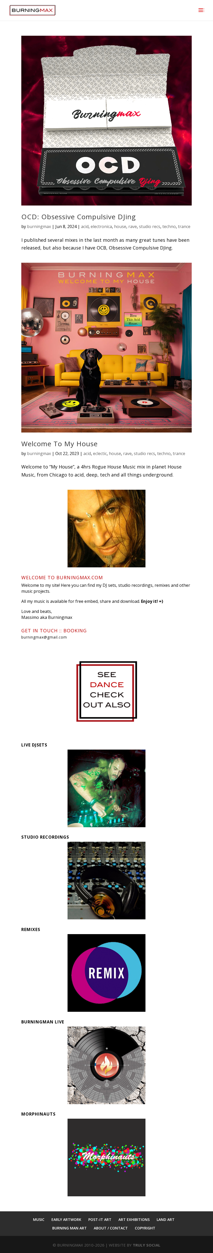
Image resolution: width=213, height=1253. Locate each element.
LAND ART (166, 1219)
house (120, 226)
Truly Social (146, 1245)
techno (169, 226)
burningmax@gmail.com (44, 637)
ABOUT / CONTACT (111, 1228)
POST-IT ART (99, 1219)
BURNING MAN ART (69, 1228)
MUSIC (38, 1219)
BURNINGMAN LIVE (42, 1022)
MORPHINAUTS (38, 1114)
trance (184, 226)
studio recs (149, 226)
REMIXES (30, 929)
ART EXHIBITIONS (134, 1219)
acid (85, 226)
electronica (101, 226)
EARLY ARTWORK (66, 1219)
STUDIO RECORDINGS (45, 837)
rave (132, 226)
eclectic (100, 453)
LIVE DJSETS (34, 745)
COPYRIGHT (145, 1228)
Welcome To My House (59, 443)
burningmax (39, 226)
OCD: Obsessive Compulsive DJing (78, 216)
